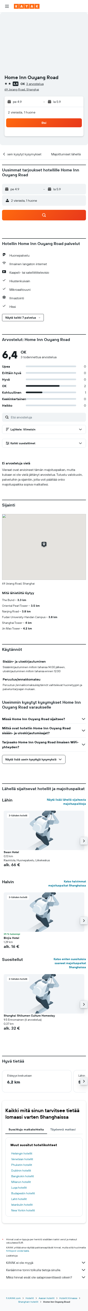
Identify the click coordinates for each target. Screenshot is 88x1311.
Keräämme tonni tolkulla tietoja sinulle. (33, 1270)
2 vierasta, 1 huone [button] (21, 112)
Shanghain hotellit (28, 1301)
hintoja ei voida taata (17, 1250)
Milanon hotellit (21, 1182)
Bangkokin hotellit (22, 1176)
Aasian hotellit (46, 1298)
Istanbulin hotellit (22, 1204)
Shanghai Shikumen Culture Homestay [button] (29, 1015)
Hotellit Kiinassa (68, 1298)
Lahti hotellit (19, 1199)
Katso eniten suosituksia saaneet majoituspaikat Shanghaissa (70, 963)
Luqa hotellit (19, 1187)
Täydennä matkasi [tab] (63, 1129)
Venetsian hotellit (22, 1159)
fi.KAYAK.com (13, 1298)
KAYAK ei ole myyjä (19, 1263)
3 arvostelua (35, 84)
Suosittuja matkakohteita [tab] (26, 1129)
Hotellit (30, 1298)
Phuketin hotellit (21, 1165)
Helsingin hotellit (21, 1153)
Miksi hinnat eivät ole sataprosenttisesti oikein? (39, 1277)
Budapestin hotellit (23, 1193)
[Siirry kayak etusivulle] (26, 6)
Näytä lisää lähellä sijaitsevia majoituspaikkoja (66, 802)
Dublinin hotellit (21, 1170)
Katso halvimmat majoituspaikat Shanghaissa (67, 883)
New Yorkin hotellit (23, 1210)
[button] (6, 6)
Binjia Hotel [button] (11, 938)
